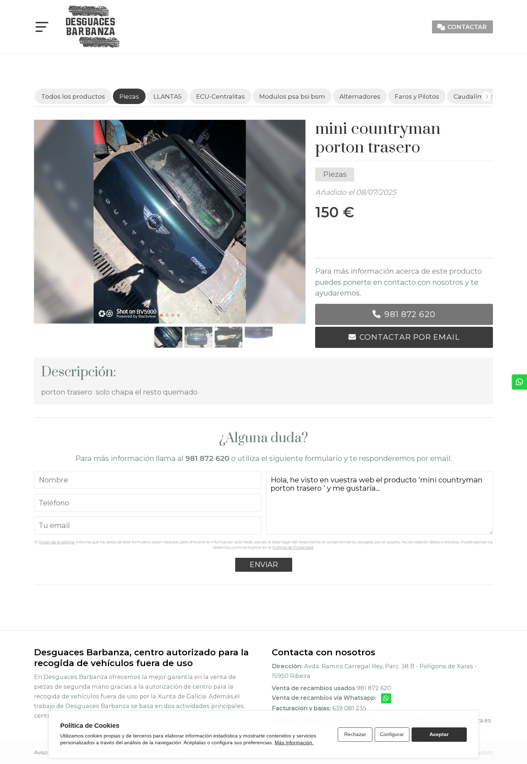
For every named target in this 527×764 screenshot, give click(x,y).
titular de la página (57, 541)
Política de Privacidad (292, 547)
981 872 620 (409, 314)
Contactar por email (410, 337)
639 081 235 (349, 708)
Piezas (335, 174)
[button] (161, 315)
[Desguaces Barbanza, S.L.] (93, 27)
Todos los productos (73, 96)
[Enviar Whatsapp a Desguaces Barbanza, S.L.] (386, 698)
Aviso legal (48, 752)
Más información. (294, 742)
